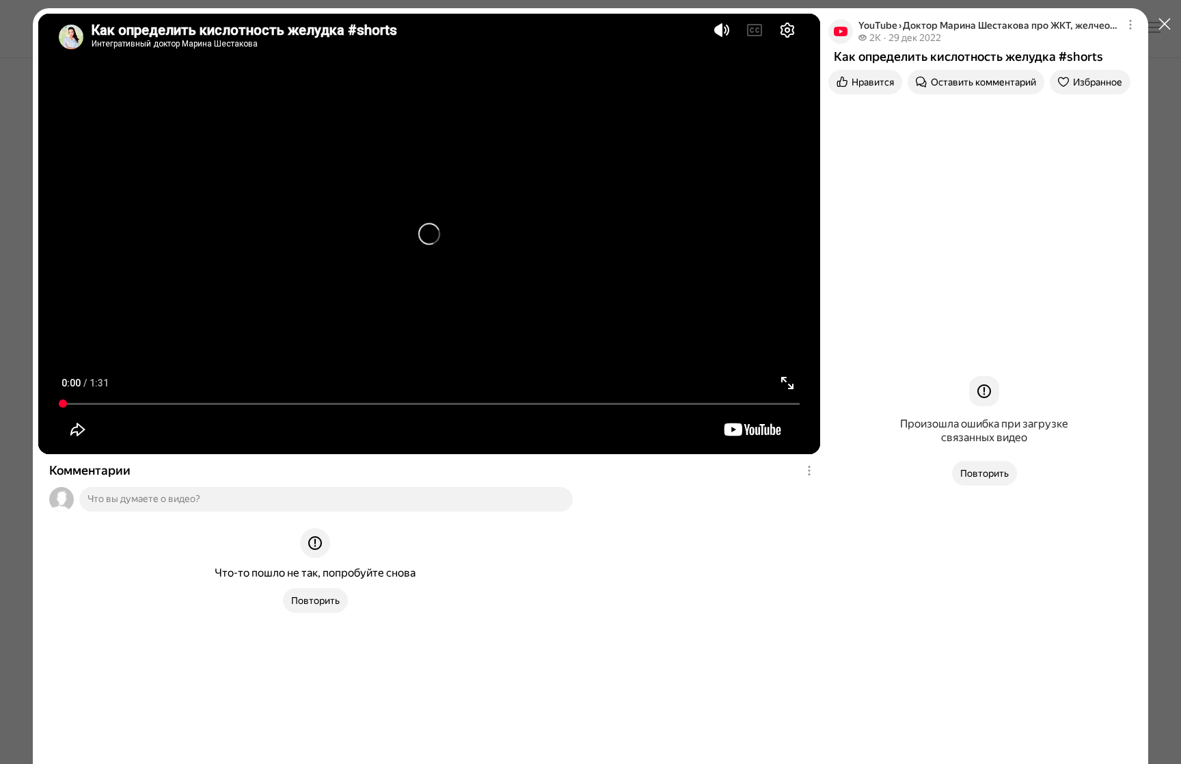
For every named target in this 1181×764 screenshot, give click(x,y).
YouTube (877, 25)
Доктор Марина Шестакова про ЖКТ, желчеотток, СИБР (1012, 25)
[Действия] (809, 470)
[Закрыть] (1164, 24)
